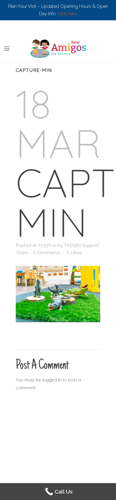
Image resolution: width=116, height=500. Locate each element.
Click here (67, 13)
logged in (51, 379)
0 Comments (47, 252)
